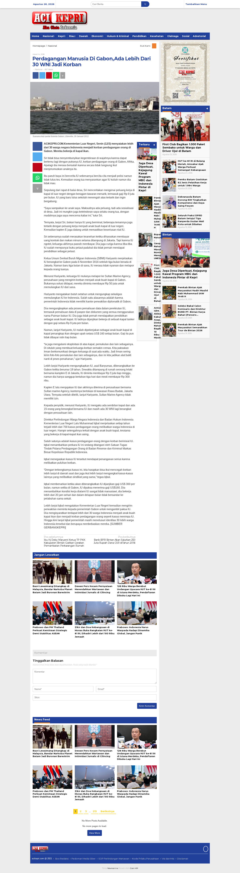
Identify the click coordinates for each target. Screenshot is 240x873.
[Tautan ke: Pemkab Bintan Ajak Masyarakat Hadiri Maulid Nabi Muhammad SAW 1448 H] (145, 202)
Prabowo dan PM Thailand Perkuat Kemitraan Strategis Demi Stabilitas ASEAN (50, 630)
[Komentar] (62, 75)
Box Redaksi (62, 858)
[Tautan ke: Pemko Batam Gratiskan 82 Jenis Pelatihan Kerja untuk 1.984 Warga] (169, 184)
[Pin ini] (49, 75)
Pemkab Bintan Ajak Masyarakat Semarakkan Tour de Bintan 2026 (192, 327)
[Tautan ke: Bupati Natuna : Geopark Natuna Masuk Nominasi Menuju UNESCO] (145, 239)
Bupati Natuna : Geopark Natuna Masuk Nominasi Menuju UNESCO (159, 246)
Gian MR (134, 868)
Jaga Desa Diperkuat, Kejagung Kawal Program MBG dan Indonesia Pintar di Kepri (146, 177)
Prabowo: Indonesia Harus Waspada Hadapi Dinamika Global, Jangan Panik (133, 630)
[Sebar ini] (36, 75)
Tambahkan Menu (196, 4)
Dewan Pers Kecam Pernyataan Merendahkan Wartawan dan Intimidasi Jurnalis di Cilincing (93, 589)
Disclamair (182, 858)
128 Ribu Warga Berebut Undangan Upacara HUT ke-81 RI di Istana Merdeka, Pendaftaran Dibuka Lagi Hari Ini (136, 754)
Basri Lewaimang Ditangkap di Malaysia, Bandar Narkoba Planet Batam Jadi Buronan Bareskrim (52, 589)
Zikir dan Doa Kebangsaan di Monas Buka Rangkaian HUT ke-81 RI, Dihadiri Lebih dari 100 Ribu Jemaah (94, 795)
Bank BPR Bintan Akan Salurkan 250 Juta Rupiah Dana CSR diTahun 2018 (114, 539)
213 (95, 811)
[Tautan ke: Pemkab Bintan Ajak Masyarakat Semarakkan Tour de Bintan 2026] (169, 329)
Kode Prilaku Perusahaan (145, 858)
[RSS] (154, 45)
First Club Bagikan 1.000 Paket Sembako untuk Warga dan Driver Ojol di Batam (159, 283)
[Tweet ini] (42, 75)
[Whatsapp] (56, 75)
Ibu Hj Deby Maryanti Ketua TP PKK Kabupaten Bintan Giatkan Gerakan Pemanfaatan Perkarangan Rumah (64, 541)
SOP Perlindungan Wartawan (113, 858)
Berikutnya (107, 811)
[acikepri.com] (59, 20)
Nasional (38, 69)
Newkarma (112, 868)
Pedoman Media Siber (84, 858)
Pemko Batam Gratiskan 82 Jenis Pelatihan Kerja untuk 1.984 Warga (192, 182)
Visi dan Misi (168, 858)
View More (94, 833)
